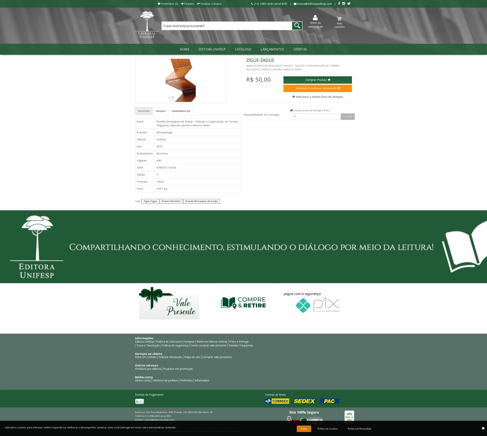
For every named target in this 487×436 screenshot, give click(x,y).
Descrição (144, 111)
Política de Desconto (169, 341)
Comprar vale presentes (217, 357)
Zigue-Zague (150, 201)
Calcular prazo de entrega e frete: (311, 110)
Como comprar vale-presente (208, 345)
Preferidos (186, 380)
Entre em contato (146, 357)
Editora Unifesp (212, 49)
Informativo (202, 380)
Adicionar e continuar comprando (316, 88)
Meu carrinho (340, 25)
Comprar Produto (316, 80)
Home (184, 49)
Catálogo (243, 49)
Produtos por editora (148, 369)
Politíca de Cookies (328, 428)
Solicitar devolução (170, 357)
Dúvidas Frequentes (241, 345)
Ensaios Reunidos (171, 201)
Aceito (304, 428)
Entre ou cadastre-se (315, 24)
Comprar (189, 341)
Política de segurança (175, 345)
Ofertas (300, 49)
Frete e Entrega (238, 341)
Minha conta (142, 380)
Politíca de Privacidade (360, 428)
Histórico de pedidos (165, 380)
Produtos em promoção (178, 369)
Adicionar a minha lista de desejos (319, 97)
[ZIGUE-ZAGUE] (180, 80)
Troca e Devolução (148, 345)
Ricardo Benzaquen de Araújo (201, 201)
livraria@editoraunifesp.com (159, 419)
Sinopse (160, 111)
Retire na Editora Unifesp (212, 341)
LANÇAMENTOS (272, 49)
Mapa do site (192, 357)
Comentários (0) (181, 111)
